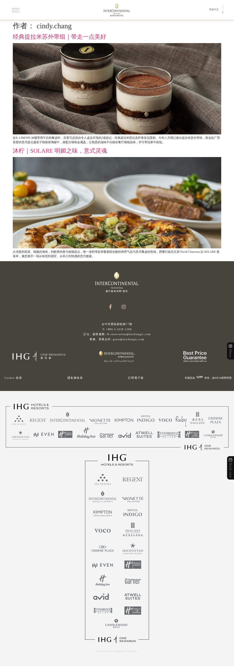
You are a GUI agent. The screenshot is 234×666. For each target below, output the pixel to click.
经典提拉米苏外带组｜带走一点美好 (59, 36)
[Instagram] (123, 307)
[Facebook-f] (110, 307)
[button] (214, 9)
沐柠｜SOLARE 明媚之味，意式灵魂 (60, 150)
